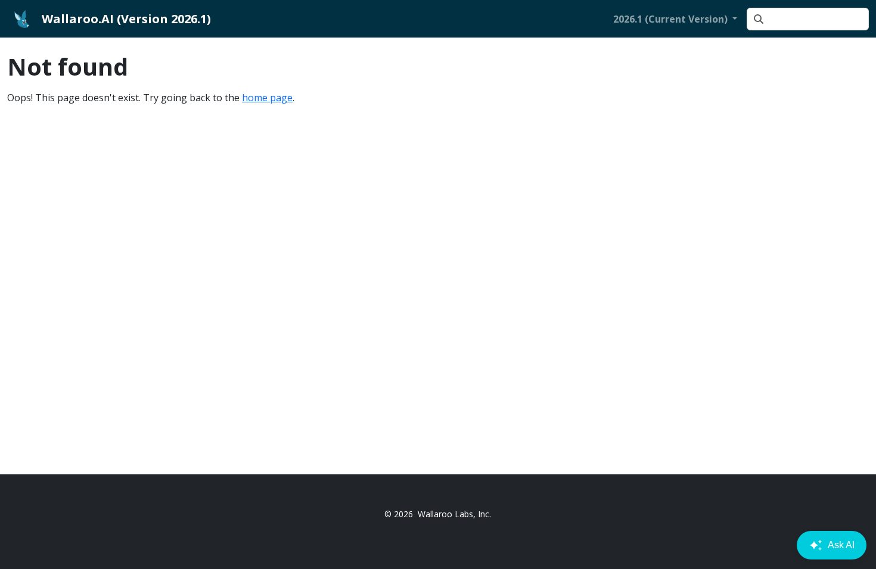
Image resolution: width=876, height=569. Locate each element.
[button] (675, 19)
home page (267, 97)
